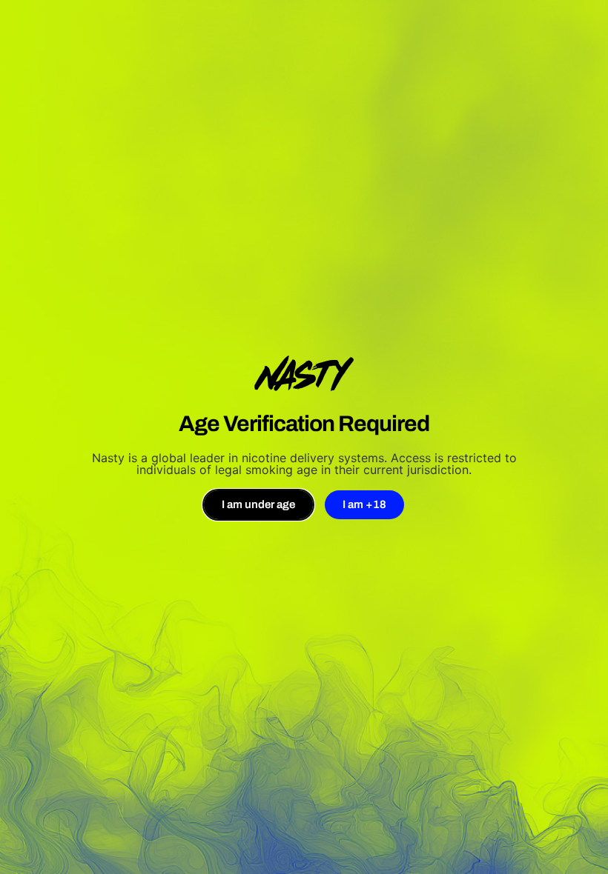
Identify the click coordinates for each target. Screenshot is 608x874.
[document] (304, 437)
